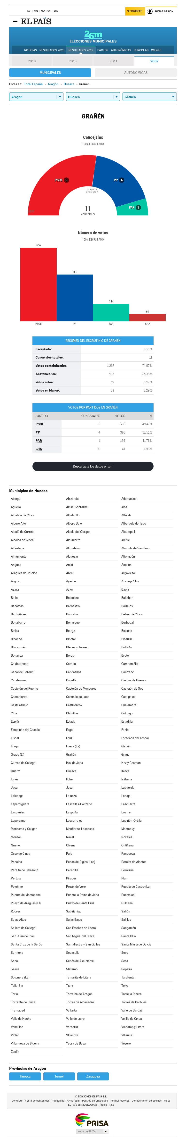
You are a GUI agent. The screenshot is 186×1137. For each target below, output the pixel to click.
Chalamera (128, 705)
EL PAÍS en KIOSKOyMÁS (82, 1104)
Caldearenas (19, 664)
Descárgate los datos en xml (93, 466)
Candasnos (73, 672)
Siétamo (72, 969)
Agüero (16, 507)
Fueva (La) (73, 746)
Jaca (14, 787)
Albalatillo (72, 515)
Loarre (126, 812)
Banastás (17, 606)
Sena (14, 961)
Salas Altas (18, 919)
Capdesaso (18, 680)
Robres (16, 911)
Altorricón (128, 556)
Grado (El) (17, 754)
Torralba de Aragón (79, 994)
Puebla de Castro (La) (136, 886)
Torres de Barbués (134, 1002)
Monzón (16, 837)
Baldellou (72, 598)
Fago (69, 730)
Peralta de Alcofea (134, 862)
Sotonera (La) (20, 977)
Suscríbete (134, 11)
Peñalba (16, 862)
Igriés (14, 779)
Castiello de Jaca (77, 697)
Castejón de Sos (132, 688)
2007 (154, 61)
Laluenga (17, 796)
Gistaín (126, 746)
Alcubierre (73, 540)
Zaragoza (93, 1076)
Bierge (70, 631)
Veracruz (72, 1027)
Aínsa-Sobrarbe (77, 507)
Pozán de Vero (76, 886)
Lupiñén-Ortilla (131, 820)
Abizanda (72, 499)
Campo (71, 664)
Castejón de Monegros (81, 688)
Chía (14, 713)
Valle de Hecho (21, 1018)
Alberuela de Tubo (133, 523)
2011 (113, 61)
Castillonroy (74, 705)
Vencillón (17, 1027)
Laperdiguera (20, 804)
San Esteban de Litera (81, 928)
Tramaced (18, 1010)
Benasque (73, 622)
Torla (14, 994)
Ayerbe (71, 581)
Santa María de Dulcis (136, 944)
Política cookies (119, 1100)
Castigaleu (128, 697)
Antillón (126, 565)
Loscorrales (74, 820)
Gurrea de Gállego (23, 763)
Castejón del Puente (24, 688)
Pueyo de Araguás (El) (26, 903)
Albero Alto (18, 523)
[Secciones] (15, 21)
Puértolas (127, 895)
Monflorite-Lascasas (80, 829)
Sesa (124, 961)
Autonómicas (135, 73)
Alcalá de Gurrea (22, 532)
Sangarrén (128, 928)
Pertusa (16, 878)
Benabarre (18, 622)
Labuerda (127, 787)
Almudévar (73, 548)
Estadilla (127, 721)
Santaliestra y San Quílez (83, 944)
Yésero (126, 1043)
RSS (111, 1104)
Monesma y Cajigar (24, 829)
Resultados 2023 (51, 50)
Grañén (71, 754)
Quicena (127, 903)
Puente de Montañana (26, 895)
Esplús (15, 721)
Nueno (15, 845)
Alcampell (128, 532)
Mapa (167, 1100)
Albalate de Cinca (23, 515)
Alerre (125, 540)
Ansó (69, 565)
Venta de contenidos (37, 1100)
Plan (124, 878)
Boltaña (126, 647)
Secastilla (72, 952)
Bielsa (15, 631)
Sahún (125, 911)
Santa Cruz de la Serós (26, 944)
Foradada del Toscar (135, 738)
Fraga (15, 746)
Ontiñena (127, 845)
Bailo (14, 598)
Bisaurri (126, 639)
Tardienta (127, 977)
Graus (125, 754)
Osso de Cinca (20, 853)
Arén (69, 573)
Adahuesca (129, 499)
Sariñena (17, 952)
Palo (69, 853)
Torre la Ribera (131, 994)
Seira (125, 952)
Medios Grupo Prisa (92, 1131)
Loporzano (18, 820)
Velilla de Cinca (131, 1018)
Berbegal (127, 622)
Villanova (72, 1035)
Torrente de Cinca (23, 1002)
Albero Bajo (74, 523)
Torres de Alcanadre (80, 1002)
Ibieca (125, 771)
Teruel (58, 1076)
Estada (70, 721)
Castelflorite (19, 697)
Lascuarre (128, 804)
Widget (156, 50)
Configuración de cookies (147, 1100)
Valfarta (71, 1010)
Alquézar (72, 556)
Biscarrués (18, 647)
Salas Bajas (74, 919)
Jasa (69, 787)
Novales (126, 837)
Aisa (124, 507)
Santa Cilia (128, 936)
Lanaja (126, 796)
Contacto (17, 1100)
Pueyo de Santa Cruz (80, 903)
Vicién (15, 1035)
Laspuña (72, 812)
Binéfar (71, 639)
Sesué (15, 969)
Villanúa (126, 1035)
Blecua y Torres (76, 647)
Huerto (15, 771)
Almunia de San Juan (135, 548)
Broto (125, 655)
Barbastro (73, 606)
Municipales (50, 73)
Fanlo (125, 730)
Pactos (102, 50)
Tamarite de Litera (78, 977)
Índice (103, 1104)
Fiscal (15, 738)
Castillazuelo (19, 705)
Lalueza (71, 796)
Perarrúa (127, 870)
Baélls (125, 589)
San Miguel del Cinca (80, 936)
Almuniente (18, 556)
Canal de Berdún (22, 672)
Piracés (71, 878)
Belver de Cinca (132, 614)
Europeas (141, 50)
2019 (32, 61)
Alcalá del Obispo (78, 532)
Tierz (69, 985)
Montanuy (128, 829)
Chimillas (72, 713)
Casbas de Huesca (134, 680)
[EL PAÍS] (36, 21)
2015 (73, 61)
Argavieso (128, 573)
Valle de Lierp (75, 1018)
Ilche (69, 779)
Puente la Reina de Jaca (82, 895)
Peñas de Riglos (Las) (80, 862)
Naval (70, 837)
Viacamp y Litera (132, 1027)
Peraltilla (72, 870)
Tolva (125, 985)
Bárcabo (72, 614)
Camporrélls (129, 664)
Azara (15, 589)
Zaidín (15, 1051)
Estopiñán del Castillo (25, 730)
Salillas (126, 919)
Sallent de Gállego (23, 928)
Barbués (127, 606)
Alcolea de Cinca (22, 540)
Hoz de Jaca (74, 763)
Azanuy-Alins (130, 581)
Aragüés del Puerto (24, 573)
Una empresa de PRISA (91, 1120)
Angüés (16, 565)
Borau (70, 655)
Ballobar (127, 598)
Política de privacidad (95, 1100)
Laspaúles (18, 812)
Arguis (15, 581)
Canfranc (127, 672)
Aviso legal (73, 1100)
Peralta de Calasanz (24, 870)
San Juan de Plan (23, 936)
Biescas (126, 631)
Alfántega (17, 548)
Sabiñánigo (73, 911)
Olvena (71, 845)
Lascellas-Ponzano (79, 804)
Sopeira (126, 969)
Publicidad (58, 1100)
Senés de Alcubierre (80, 961)
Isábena (126, 779)
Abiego (15, 499)
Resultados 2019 (81, 50)
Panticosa (128, 853)
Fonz (69, 738)
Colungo (126, 713)
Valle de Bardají (131, 1010)
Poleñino (17, 886)
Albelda (126, 515)
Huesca (71, 771)
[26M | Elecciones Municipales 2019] (93, 36)
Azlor (69, 589)
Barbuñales (18, 614)
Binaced (16, 639)
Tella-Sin (17, 985)
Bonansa (17, 655)
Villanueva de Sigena (25, 1043)
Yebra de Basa (76, 1043)
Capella (71, 680)
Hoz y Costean (131, 763)
